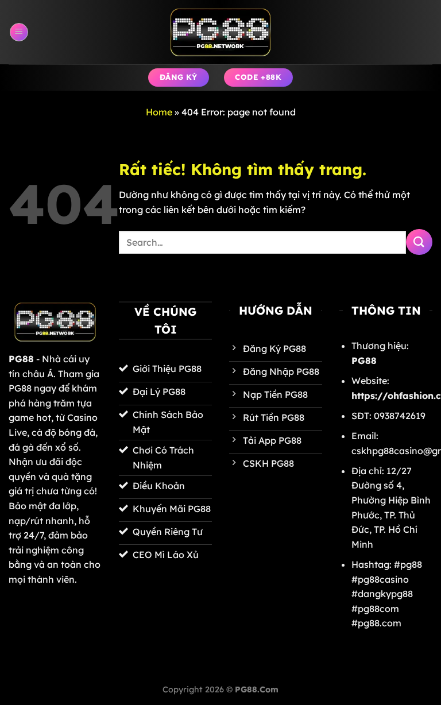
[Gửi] (419, 242)
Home (159, 112)
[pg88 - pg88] (220, 32)
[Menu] (19, 32)
